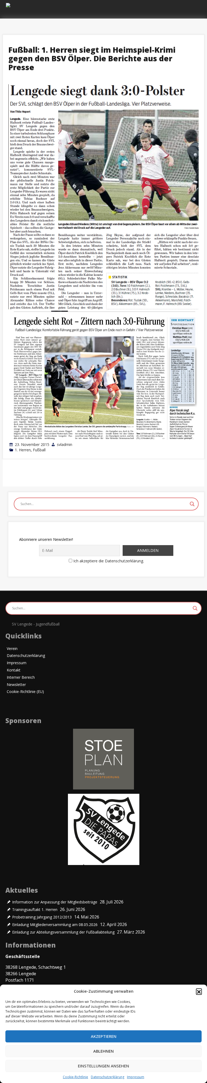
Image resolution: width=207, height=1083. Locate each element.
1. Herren (23, 449)
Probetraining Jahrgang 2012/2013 (42, 917)
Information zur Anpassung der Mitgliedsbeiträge (54, 902)
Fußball (39, 449)
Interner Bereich (21, 677)
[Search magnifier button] (192, 504)
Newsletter (16, 684)
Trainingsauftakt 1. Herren (34, 909)
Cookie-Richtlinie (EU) (25, 691)
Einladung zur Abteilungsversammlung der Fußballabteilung (63, 932)
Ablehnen (103, 1051)
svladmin (64, 444)
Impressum (135, 1077)
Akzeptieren (103, 1036)
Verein (12, 648)
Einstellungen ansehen (103, 1065)
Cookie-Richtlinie (75, 1077)
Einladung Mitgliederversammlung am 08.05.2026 (55, 924)
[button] (199, 991)
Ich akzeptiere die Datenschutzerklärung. (108, 560)
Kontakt (13, 670)
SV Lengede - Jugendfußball (36, 624)
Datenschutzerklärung (107, 1077)
